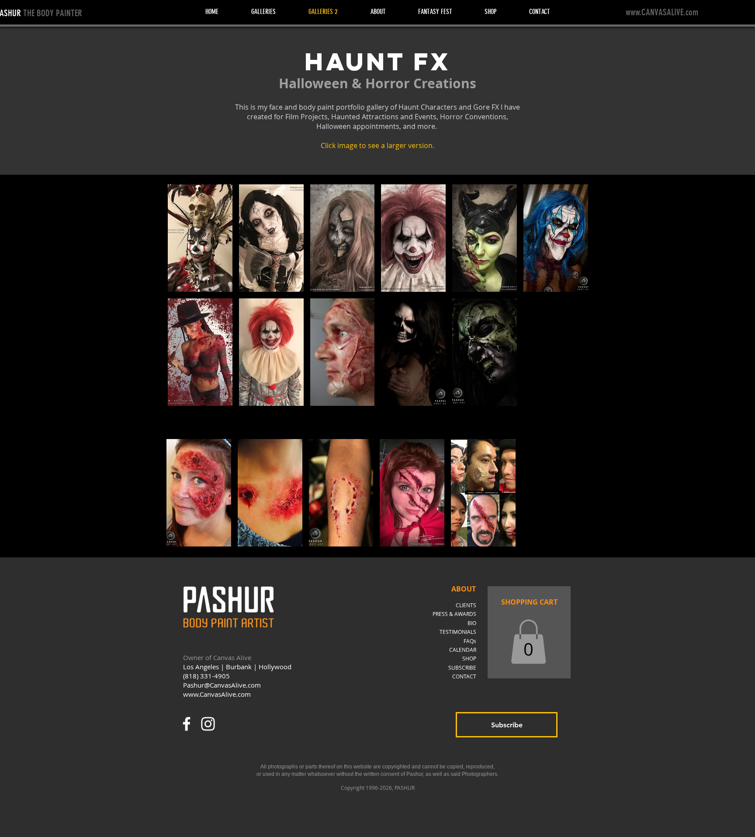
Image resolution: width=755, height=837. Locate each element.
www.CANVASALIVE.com (662, 12)
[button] (200, 238)
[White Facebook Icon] (186, 724)
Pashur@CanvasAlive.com (222, 685)
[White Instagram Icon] (208, 724)
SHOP (469, 658)
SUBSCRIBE (462, 667)
